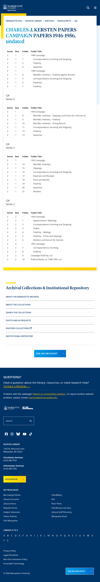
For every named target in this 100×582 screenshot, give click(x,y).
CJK (75, 21)
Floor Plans (56, 503)
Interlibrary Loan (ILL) (61, 508)
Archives (49, 21)
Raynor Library (33, 21)
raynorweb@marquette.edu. (43, 397)
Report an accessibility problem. (49, 393)
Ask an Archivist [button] (76, 571)
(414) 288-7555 (10, 460)
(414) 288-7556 (10, 468)
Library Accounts (11, 499)
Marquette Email (59, 516)
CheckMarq (56, 495)
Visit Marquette (10, 520)
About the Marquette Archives (22, 296)
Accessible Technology (13, 563)
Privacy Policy (9, 550)
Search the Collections (18, 312)
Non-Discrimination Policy (15, 559)
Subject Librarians (11, 512)
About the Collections (18, 304)
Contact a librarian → (16, 386)
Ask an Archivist (46, 353)
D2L (53, 499)
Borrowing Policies (11, 495)
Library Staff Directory (61, 512)
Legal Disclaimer (10, 555)
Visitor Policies (10, 516)
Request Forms (10, 508)
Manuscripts (64, 21)
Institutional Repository (19, 336)
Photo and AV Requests (18, 320)
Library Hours (9, 503)
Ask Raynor (11, 479)
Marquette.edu (14, 21)
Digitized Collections (17, 328)
